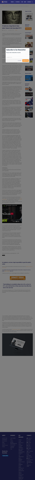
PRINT (16, 30)
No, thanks (19, 60)
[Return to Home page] (4, 2)
